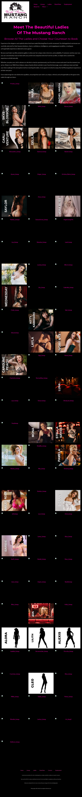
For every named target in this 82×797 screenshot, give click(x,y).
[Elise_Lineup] (67, 683)
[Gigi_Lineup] (41, 364)
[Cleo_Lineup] (41, 683)
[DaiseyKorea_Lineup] (41, 228)
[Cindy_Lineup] (14, 319)
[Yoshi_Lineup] (67, 138)
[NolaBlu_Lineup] (41, 455)
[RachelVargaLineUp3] (67, 92)
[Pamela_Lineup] (67, 455)
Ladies (50, 4)
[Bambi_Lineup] (41, 568)
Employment (68, 4)
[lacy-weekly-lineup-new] (14, 409)
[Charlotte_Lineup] (14, 387)
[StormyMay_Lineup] (41, 387)
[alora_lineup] (14, 637)
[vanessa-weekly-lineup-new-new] (41, 160)
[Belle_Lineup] (41, 115)
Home (35, 4)
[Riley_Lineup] (14, 613)
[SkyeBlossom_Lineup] (14, 115)
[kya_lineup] (14, 251)
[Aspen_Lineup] (41, 591)
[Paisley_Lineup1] (14, 228)
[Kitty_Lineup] (41, 319)
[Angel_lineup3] (67, 228)
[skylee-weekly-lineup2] (67, 160)
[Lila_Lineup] (41, 296)
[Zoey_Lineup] (41, 206)
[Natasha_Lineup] (41, 251)
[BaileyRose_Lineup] (14, 500)
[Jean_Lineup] (14, 591)
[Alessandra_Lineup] (14, 160)
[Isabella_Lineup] (14, 660)
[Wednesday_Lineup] (14, 296)
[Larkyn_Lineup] (41, 728)
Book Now (58, 4)
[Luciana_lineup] (41, 274)
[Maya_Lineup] (14, 274)
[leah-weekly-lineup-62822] (67, 251)
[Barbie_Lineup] (14, 545)
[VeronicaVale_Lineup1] (41, 660)
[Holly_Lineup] (67, 613)
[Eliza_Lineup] (67, 545)
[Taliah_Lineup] (41, 705)
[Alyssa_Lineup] (67, 115)
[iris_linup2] (67, 728)
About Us (36, 7)
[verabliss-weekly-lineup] (67, 206)
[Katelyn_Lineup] (41, 500)
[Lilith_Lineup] (41, 637)
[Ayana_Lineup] (14, 183)
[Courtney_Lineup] (14, 683)
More (44, 7)
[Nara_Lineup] (41, 92)
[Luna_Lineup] (67, 387)
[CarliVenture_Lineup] (14, 138)
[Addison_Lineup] (14, 751)
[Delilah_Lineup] (41, 138)
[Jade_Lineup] (14, 455)
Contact (50, 770)
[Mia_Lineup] (41, 477)
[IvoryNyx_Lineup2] (67, 341)
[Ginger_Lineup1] (41, 183)
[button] (46, 6)
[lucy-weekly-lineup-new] (41, 523)
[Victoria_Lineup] (67, 477)
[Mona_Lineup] (41, 432)
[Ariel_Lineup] (67, 523)
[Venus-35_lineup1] (41, 409)
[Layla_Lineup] (41, 341)
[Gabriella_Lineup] (67, 296)
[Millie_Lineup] (14, 705)
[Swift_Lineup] (14, 568)
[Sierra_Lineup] (67, 500)
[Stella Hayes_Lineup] (67, 432)
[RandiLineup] (67, 591)
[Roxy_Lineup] (67, 568)
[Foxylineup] (14, 432)
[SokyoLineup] (14, 341)
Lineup (42, 4)
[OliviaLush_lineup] (67, 409)
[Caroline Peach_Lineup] (14, 364)
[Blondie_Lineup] (14, 728)
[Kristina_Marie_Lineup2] (67, 183)
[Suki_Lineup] (67, 319)
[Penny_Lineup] (67, 705)
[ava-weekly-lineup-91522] (41, 613)
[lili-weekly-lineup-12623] (14, 523)
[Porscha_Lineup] (67, 660)
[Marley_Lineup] (14, 477)
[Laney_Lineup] (41, 545)
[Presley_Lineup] (14, 92)
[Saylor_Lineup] (14, 206)
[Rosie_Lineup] (67, 364)
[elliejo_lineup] (67, 274)
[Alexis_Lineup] (67, 637)
